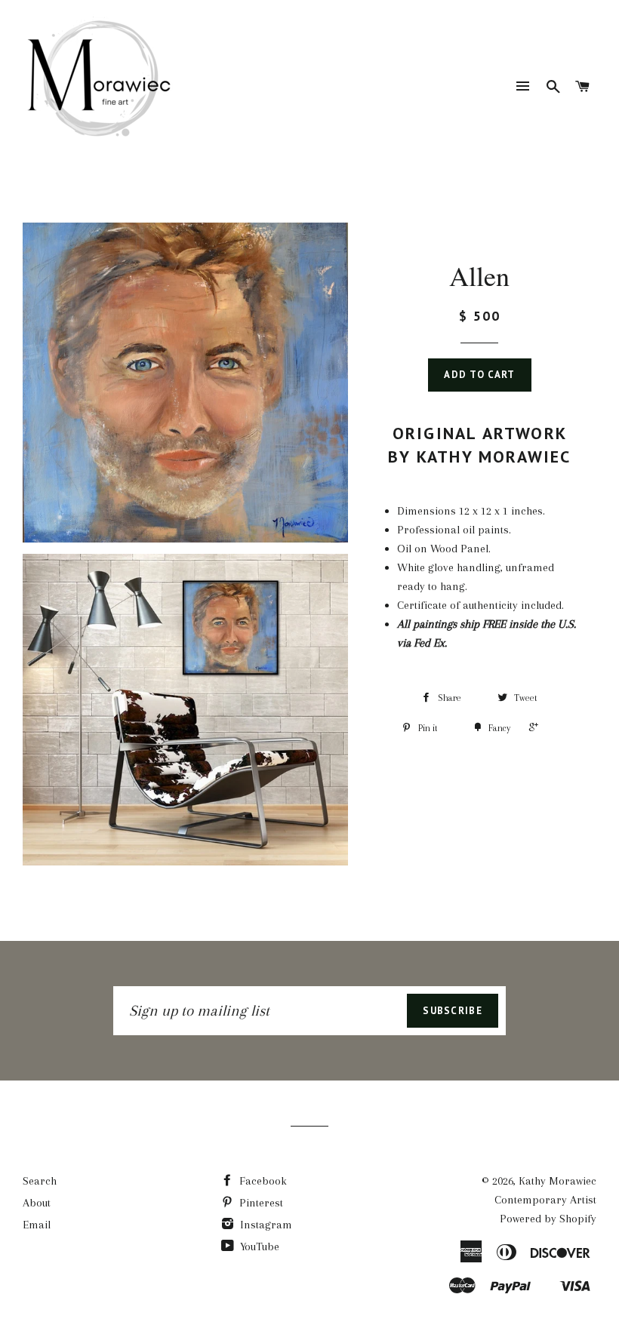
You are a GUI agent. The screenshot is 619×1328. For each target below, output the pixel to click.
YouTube (258, 1246)
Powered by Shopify (548, 1218)
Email (37, 1224)
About (37, 1203)
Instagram (264, 1224)
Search (40, 1181)
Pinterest (259, 1203)
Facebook (261, 1181)
